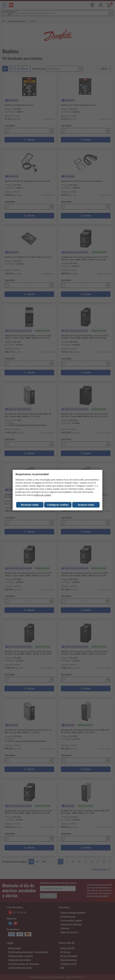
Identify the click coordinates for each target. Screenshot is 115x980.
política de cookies (42, 495)
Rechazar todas (30, 504)
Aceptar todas (86, 504)
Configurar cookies (57, 504)
